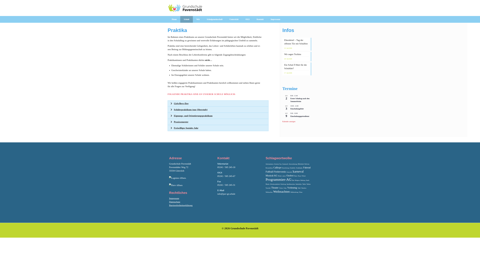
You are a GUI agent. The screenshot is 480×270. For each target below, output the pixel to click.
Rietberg (302, 180)
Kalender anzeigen (288, 121)
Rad (293, 180)
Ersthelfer (293, 168)
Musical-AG (271, 175)
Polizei (304, 176)
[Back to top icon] (468, 265)
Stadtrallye (299, 184)
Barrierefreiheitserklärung (180, 205)
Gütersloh (289, 172)
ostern (284, 176)
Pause (299, 176)
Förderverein (280, 171)
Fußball (269, 171)
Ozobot (290, 175)
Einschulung (285, 168)
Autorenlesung (293, 164)
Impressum (174, 198)
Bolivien (306, 164)
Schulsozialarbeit (275, 184)
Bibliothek (301, 164)
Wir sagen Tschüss (292, 54)
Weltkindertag (294, 192)
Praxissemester (181, 122)
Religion (297, 180)
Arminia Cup (278, 164)
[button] (218, 103)
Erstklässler (299, 168)
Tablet (304, 184)
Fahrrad (307, 167)
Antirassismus (270, 164)
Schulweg (283, 184)
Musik (280, 176)
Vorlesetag (292, 187)
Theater (274, 187)
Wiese (300, 192)
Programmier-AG (279, 180)
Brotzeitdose (269, 168)
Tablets (308, 184)
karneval (298, 171)
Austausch (285, 164)
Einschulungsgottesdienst (299, 116)
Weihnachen (269, 192)
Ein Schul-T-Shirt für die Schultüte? (295, 67)
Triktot (281, 188)
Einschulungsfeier (297, 109)
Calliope (277, 167)
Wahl (299, 188)
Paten (295, 176)
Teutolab (268, 188)
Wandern (303, 188)
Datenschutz (174, 202)
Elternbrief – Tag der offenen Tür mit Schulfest (296, 42)
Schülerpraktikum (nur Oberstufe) (191, 109)
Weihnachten (281, 191)
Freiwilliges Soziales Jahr (186, 128)
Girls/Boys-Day (181, 103)
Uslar (285, 188)
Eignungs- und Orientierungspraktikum (193, 115)
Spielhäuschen (291, 184)
